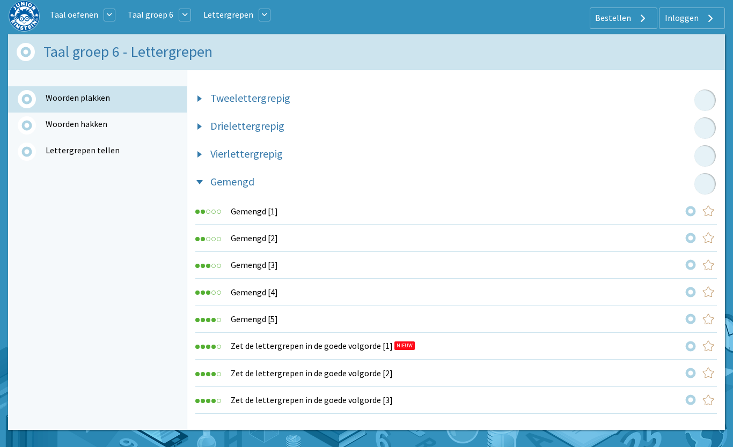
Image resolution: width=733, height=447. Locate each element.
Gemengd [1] (254, 211)
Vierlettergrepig (246, 153)
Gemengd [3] (254, 264)
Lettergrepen (228, 14)
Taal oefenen (74, 14)
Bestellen (614, 17)
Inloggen (682, 17)
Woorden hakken (76, 123)
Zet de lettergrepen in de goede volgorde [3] (312, 399)
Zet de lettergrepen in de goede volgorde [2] (312, 373)
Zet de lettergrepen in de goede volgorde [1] (312, 345)
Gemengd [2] (254, 238)
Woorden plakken (78, 97)
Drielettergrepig (247, 125)
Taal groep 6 (150, 14)
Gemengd (232, 181)
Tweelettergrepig (250, 98)
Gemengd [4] (254, 292)
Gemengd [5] (254, 319)
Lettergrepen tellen (83, 150)
